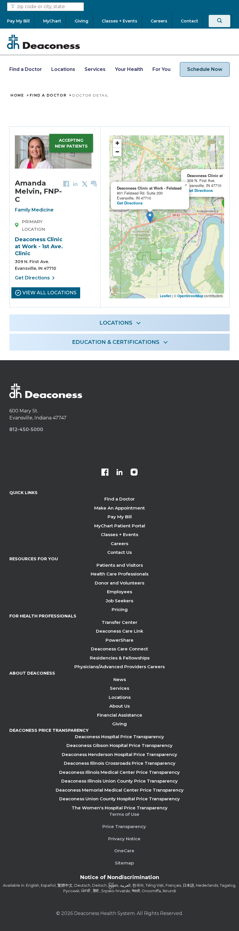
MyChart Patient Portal (119, 525)
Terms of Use (124, 814)
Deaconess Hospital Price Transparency (119, 736)
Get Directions (36, 277)
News (119, 679)
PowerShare (119, 640)
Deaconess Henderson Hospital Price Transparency (119, 754)
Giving (119, 724)
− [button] (117, 151)
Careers (119, 543)
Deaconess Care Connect (119, 649)
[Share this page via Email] (94, 183)
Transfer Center (119, 622)
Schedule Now (204, 69)
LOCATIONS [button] (115, 323)
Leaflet (165, 295)
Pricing (120, 609)
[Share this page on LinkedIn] (75, 183)
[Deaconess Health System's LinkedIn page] (119, 473)
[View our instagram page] (134, 473)
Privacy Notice (124, 838)
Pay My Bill (120, 516)
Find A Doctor (48, 95)
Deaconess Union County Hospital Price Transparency (119, 799)
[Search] (219, 21)
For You (161, 69)
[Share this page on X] (85, 183)
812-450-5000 (26, 429)
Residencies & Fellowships (120, 658)
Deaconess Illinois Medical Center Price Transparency (119, 772)
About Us (119, 706)
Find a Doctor (25, 69)
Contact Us (119, 552)
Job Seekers (119, 600)
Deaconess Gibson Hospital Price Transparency (119, 745)
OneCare (124, 850)
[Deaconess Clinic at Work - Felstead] (150, 217)
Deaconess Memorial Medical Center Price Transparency (120, 790)
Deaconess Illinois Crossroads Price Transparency (119, 763)
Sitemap (124, 863)
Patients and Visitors (119, 565)
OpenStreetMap (190, 295)
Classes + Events (119, 534)
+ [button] (117, 143)
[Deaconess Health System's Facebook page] (105, 473)
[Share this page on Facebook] (66, 183)
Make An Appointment (119, 508)
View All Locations (49, 292)
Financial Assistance (119, 715)
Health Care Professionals (119, 574)
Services (95, 69)
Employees (119, 591)
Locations (63, 69)
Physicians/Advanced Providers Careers (119, 666)
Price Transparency (124, 826)
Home (17, 95)
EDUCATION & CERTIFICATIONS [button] (115, 342)
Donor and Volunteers (119, 583)
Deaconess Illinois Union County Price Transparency (119, 781)
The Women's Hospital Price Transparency (120, 808)
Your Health (129, 69)
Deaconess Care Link (119, 631)
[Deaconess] (43, 42)
